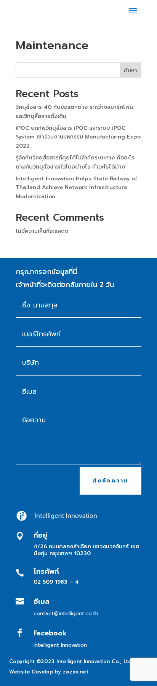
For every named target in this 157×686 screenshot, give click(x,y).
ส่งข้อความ (110, 481)
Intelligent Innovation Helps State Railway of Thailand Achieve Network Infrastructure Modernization (76, 188)
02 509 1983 (50, 582)
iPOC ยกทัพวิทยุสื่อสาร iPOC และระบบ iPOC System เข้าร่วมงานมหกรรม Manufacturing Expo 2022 (78, 137)
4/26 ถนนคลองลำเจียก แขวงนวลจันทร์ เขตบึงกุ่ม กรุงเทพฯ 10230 (86, 550)
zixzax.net (75, 671)
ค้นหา (130, 71)
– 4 (74, 582)
